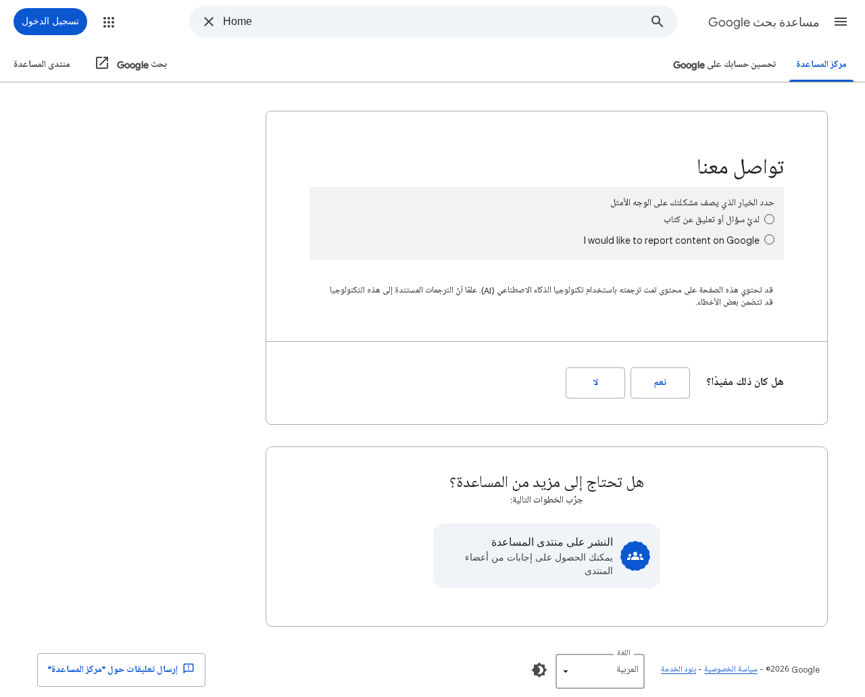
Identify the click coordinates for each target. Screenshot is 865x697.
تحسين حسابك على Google (724, 64)
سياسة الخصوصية (731, 669)
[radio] (769, 219)
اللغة (624, 653)
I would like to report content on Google (672, 240)
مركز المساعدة (821, 64)
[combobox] (431, 21)
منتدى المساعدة (42, 64)
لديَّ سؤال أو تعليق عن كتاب (712, 219)
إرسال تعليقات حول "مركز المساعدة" (114, 669)
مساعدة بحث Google (764, 22)
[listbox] (600, 671)
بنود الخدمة (678, 669)
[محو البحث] (209, 21)
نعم (660, 382)
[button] (840, 21)
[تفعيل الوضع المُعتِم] (539, 670)
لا (595, 382)
